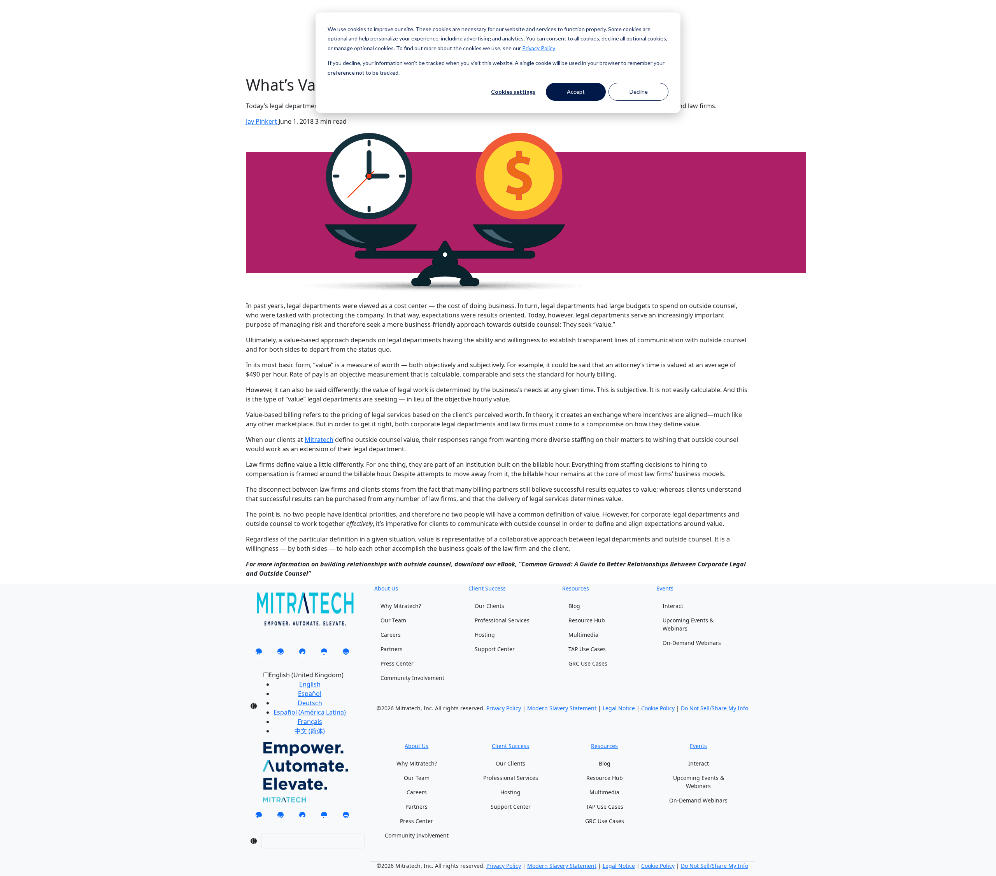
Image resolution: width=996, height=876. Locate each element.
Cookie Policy (658, 708)
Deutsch (310, 703)
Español (309, 693)
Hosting (485, 634)
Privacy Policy (538, 48)
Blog (574, 606)
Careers (391, 634)
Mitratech (319, 439)
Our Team (393, 620)
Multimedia (583, 634)
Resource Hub (586, 620)
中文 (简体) (310, 731)
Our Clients (489, 606)
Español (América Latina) (310, 712)
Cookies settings (513, 91)
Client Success (487, 588)
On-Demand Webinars (692, 642)
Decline (639, 91)
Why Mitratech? (401, 606)
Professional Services (502, 620)
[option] (310, 684)
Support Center (495, 649)
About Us (386, 588)
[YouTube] (324, 654)
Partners (392, 649)
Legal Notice (619, 708)
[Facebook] (302, 654)
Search (256, 22)
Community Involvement (412, 678)
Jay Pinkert (262, 121)
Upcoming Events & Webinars (688, 624)
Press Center (397, 663)
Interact (673, 606)
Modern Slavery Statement (561, 708)
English (310, 684)
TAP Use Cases (587, 649)
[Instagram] (346, 654)
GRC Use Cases (587, 663)
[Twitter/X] (280, 654)
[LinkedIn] (259, 654)
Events (664, 588)
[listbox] (303, 706)
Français (310, 721)
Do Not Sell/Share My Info (714, 708)
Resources (575, 588)
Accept (576, 91)
